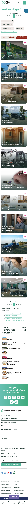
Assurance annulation (6, 493)
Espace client (4, 478)
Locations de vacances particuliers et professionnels (13, 363)
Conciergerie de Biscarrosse (13, 187)
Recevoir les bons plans (11, 464)
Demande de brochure (10, 422)
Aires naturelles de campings (12, 357)
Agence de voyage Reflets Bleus (12, 78)
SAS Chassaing (8, 166)
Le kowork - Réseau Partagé (13, 295)
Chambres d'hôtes (12, 353)
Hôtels (9, 377)
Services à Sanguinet (11, 315)
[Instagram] (14, 397)
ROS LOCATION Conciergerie (13, 273)
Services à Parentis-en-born (13, 317)
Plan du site (16, 484)
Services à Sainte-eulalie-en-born (15, 320)
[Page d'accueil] (6, 2)
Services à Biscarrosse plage (13, 318)
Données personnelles (19, 490)
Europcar (5, 58)
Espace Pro (7, 415)
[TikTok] (18, 397)
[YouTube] (16, 402)
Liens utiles (16, 481)
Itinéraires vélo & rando (10, 429)
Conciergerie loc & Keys (11, 209)
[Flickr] (22, 397)
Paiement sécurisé (5, 490)
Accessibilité (17, 478)
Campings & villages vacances (12, 343)
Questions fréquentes (10, 425)
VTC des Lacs (7, 122)
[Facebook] (5, 397)
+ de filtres (19, 28)
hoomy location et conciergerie (9, 229)
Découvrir (4, 438)
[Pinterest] (12, 402)
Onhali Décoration (9, 101)
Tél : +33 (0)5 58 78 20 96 (9, 456)
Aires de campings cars (13, 348)
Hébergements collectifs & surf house (14, 338)
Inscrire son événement (10, 418)
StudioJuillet (17, 487)
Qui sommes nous (5, 481)
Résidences (10, 368)
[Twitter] (9, 397)
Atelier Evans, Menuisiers (12, 144)
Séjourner (4, 435)
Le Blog (3, 442)
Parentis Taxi (7, 252)
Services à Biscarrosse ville (13, 314)
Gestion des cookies (18, 493)
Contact (15, 460)
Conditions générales (6, 487)
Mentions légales (5, 484)
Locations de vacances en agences (14, 373)
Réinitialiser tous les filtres (9, 32)
